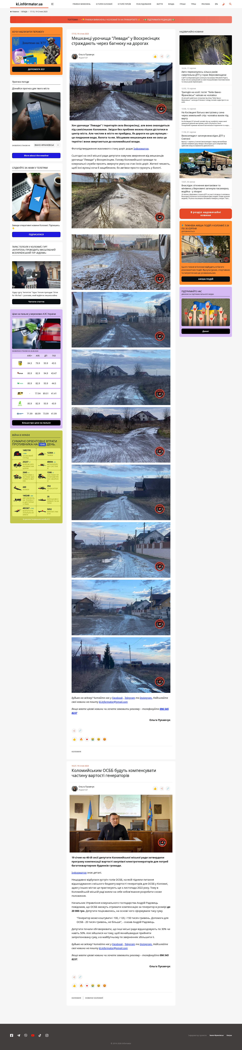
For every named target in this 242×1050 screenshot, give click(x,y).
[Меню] (52, 4)
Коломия (76, 751)
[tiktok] (39, 1035)
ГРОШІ (183, 4)
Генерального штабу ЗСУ (40, 519)
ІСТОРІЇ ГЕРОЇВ (124, 4)
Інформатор (141, 148)
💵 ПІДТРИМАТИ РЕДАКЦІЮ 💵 (159, 19)
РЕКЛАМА (206, 4)
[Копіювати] (167, 56)
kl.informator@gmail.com (113, 702)
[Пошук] (230, 4)
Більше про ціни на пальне (36, 422)
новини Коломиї (94, 998)
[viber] (25, 1035)
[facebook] (11, 1035)
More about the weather (36, 155)
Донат (205, 331)
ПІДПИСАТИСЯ (36, 234)
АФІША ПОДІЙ (205, 279)
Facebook (117, 697)
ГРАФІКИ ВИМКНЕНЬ (81, 4)
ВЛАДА (171, 4)
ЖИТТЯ (160, 4)
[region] (36, 152)
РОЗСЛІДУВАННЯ (143, 4)
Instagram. (146, 697)
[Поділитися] (161, 56)
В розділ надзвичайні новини (206, 213)
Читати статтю (36, 301)
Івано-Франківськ (217, 1035)
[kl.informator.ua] (29, 4)
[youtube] (32, 1035)
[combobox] (47, 145)
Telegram (130, 697)
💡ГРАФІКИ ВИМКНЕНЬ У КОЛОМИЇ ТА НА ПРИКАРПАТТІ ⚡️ (111, 19)
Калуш (229, 1035)
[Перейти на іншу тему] (223, 4)
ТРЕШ (193, 4)
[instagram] (46, 1035)
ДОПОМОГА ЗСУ (36, 69)
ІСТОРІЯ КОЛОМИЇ (104, 4)
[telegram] (18, 1035)
